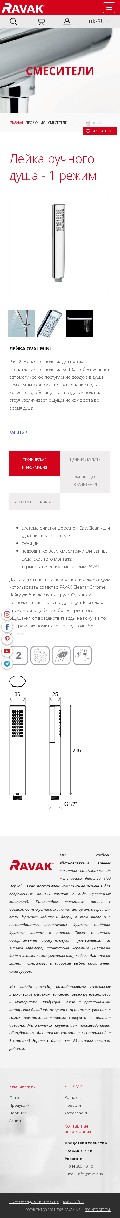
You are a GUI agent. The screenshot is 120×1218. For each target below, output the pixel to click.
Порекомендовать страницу (34, 1201)
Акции (15, 1120)
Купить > (18, 432)
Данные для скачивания (85, 480)
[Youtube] (7, 651)
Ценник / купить (85, 459)
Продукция (35, 123)
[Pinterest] (7, 639)
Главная (16, 123)
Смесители (57, 123)
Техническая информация (34, 463)
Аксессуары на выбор (34, 502)
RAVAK (23, 7)
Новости (73, 1105)
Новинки (17, 1113)
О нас (14, 1097)
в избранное (103, 131)
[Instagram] (7, 614)
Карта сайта (73, 1201)
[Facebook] (7, 626)
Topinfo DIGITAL (98, 1209)
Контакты (73, 1097)
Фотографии (77, 1113)
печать (99, 123)
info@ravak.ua (90, 1174)
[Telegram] (7, 663)
